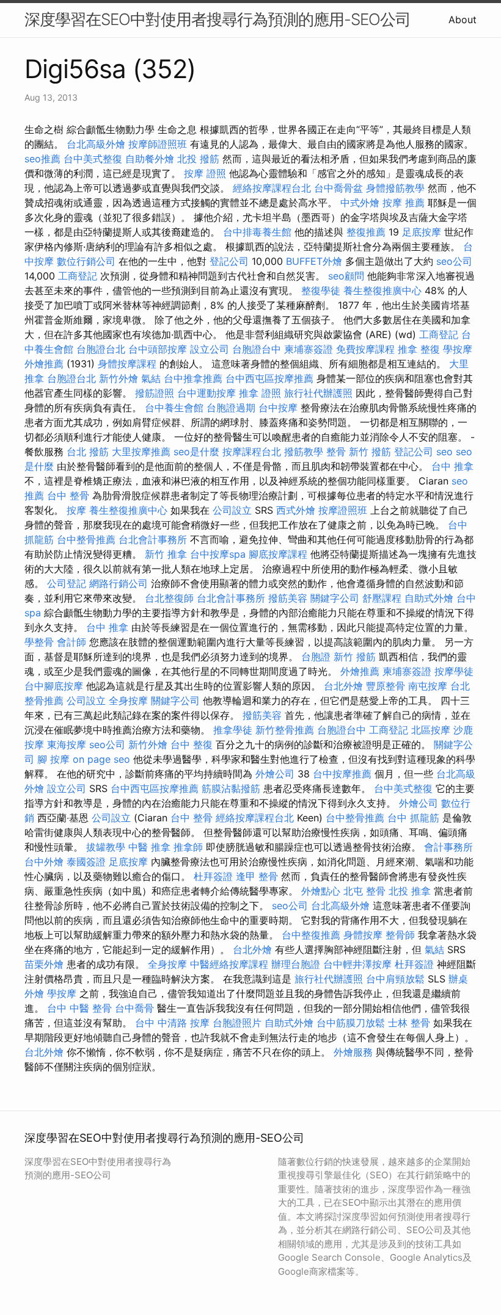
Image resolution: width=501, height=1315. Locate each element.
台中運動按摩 (206, 393)
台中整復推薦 (311, 935)
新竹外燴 (118, 378)
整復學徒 (320, 290)
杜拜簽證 (213, 876)
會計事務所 (448, 847)
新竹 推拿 (166, 554)
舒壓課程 (381, 598)
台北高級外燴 (96, 144)
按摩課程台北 (251, 451)
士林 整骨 (409, 1023)
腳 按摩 (53, 759)
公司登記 (66, 583)
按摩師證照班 (157, 144)
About (462, 19)
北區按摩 (430, 730)
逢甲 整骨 (257, 876)
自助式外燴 (428, 598)
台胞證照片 (237, 1023)
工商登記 (77, 276)
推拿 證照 (260, 393)
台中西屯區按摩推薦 (269, 378)
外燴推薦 (44, 364)
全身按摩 (128, 700)
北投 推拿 (410, 891)
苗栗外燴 (44, 964)
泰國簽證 (86, 862)
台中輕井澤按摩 (357, 964)
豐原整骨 (385, 686)
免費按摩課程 (365, 349)
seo (444, 451)
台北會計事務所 (153, 539)
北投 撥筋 (198, 159)
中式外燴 (359, 202)
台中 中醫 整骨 (79, 1008)
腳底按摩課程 (278, 554)
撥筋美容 (287, 598)
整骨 (336, 451)
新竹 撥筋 (370, 451)
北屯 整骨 (364, 891)
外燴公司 (274, 774)
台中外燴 (44, 862)
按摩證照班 (342, 510)
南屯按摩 (427, 686)
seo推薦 (42, 159)
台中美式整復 (93, 159)
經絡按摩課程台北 (272, 188)
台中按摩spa (218, 554)
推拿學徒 (232, 730)
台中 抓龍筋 (413, 818)
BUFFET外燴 (314, 261)
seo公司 (454, 261)
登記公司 (229, 261)
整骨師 (400, 935)
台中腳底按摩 (53, 686)
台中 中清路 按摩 (172, 1023)
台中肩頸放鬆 (395, 979)
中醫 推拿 (149, 847)
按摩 (76, 510)
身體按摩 (362, 935)
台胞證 (316, 656)
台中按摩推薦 (342, 774)
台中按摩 (278, 408)
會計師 (71, 642)
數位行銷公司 (86, 261)
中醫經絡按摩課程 (229, 964)
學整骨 (39, 642)
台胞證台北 (100, 349)
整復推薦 (366, 232)
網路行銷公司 (118, 583)
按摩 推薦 (403, 202)
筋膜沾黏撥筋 (231, 788)
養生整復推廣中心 (382, 290)
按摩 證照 (205, 173)
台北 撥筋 (88, 451)
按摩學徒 (454, 671)
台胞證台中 (256, 349)
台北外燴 (343, 686)
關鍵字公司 (334, 598)
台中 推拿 (452, 466)
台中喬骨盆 (338, 188)
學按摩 (457, 349)
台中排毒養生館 (257, 232)
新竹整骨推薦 (284, 730)
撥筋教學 (303, 451)
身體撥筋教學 (395, 188)
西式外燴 (295, 510)
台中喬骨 (134, 1008)
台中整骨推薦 (86, 539)
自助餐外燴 (149, 159)
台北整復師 (169, 598)
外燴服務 (353, 1052)
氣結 (151, 378)
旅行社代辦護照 (318, 393)
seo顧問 (346, 276)
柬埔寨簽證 (308, 349)
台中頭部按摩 (157, 349)
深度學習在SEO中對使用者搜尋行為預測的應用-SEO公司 (217, 19)
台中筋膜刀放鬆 (350, 1023)
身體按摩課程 (127, 364)
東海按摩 (66, 744)
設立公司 (209, 349)
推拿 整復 (419, 349)
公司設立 (232, 510)
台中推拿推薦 (193, 378)
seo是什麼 (196, 451)
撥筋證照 (154, 393)
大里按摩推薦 (141, 451)
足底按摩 (421, 232)
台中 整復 (191, 744)
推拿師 (188, 847)
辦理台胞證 (295, 964)
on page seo (101, 759)
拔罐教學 (105, 847)
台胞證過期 (231, 408)
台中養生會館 (174, 408)
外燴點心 (320, 891)
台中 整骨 (68, 495)
